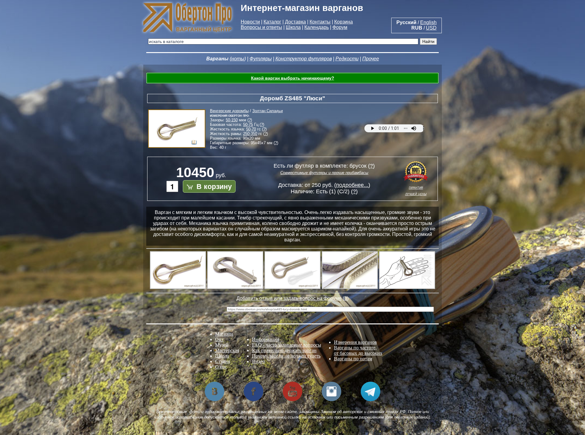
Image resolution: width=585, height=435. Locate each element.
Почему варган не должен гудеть (286, 355)
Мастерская (227, 350)
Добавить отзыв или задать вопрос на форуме (289, 298)
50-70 (251, 129)
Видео (258, 361)
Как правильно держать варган (284, 350)
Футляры (261, 58)
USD (431, 27)
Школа (293, 27)
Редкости (347, 58)
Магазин (224, 334)
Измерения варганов (355, 342)
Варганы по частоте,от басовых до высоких (358, 350)
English (428, 22)
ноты (237, 58)
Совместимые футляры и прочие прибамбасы (324, 172)
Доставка (295, 21)
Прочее (370, 58)
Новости (250, 21)
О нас (221, 366)
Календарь (316, 27)
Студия (222, 361)
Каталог (272, 21)
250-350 (250, 133)
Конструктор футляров (303, 58)
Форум (339, 27)
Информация (265, 339)
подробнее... (352, 185)
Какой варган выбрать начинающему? (292, 78)
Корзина (343, 21)
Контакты (320, 21)
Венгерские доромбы (229, 111)
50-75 (248, 124)
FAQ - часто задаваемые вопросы (286, 345)
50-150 (232, 120)
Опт (219, 339)
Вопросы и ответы (261, 27)
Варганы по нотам (353, 358)
